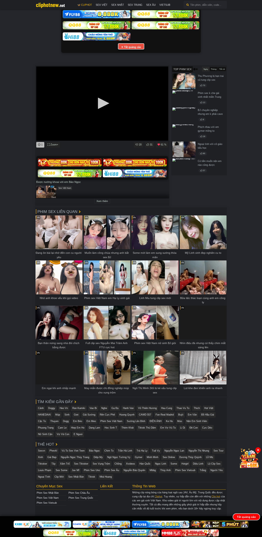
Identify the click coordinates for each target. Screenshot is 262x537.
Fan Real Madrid (165, 414)
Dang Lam (94, 427)
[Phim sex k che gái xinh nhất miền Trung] (183, 98)
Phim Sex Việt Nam (111, 421)
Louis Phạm (44, 470)
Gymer (138, 457)
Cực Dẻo (207, 427)
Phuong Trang (46, 427)
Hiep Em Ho (77, 427)
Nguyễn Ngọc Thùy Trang (75, 457)
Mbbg (153, 470)
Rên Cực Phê (107, 414)
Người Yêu (216, 470)
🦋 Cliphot (84, 4)
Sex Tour (218, 450)
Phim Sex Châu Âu (79, 492)
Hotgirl (185, 463)
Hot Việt (208, 408)
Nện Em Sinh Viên (196, 421)
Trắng (203, 470)
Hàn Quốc (145, 463)
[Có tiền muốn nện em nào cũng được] (183, 166)
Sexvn (41, 450)
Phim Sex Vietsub (185, 470)
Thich (197, 408)
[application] (102, 104)
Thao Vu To (182, 408)
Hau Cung (166, 408)
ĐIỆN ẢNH (155, 421)
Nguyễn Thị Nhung (199, 450)
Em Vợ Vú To (168, 427)
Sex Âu (151, 4)
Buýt (180, 414)
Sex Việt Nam (64, 188)
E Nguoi (78, 434)
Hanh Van (128, 408)
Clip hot (216, 496)
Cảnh (41, 408)
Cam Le (62, 427)
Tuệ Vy (156, 450)
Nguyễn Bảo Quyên (134, 470)
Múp (57, 414)
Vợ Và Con (63, 434)
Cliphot (158, 496)
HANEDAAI (44, 414)
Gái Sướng (89, 414)
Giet (76, 414)
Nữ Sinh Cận (45, 434)
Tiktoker (42, 463)
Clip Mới (59, 476)
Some (174, 463)
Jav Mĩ (75, 470)
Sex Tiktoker (81, 463)
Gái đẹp (51, 457)
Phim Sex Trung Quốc (80, 497)
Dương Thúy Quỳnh (190, 457)
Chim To (109, 450)
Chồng (118, 463)
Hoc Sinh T (111, 427)
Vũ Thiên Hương (147, 408)
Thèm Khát (127, 427)
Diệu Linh (198, 463)
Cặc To (42, 421)
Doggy (51, 408)
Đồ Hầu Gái (207, 414)
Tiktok (91, 476)
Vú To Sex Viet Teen (73, 450)
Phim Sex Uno (92, 470)
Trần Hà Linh (125, 450)
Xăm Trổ (65, 463)
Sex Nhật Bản (76, 476)
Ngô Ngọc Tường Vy (118, 457)
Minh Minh (152, 457)
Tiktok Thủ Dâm (147, 427)
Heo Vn (64, 408)
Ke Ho (169, 421)
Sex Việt (101, 4)
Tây (53, 463)
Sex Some (61, 470)
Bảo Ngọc (94, 450)
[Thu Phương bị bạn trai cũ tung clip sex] (183, 81)
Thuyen (54, 421)
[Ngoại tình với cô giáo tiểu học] (183, 149)
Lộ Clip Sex (214, 463)
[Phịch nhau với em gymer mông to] (183, 132)
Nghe (104, 408)
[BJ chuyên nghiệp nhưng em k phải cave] (183, 115)
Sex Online (169, 457)
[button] (102, 103)
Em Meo (91, 421)
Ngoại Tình (44, 476)
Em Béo (77, 421)
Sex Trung (135, 4)
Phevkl (53, 450)
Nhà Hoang (106, 476)
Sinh (66, 414)
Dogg (66, 421)
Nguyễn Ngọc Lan (174, 450)
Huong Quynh (126, 414)
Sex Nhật (117, 4)
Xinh (40, 457)
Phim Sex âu (111, 470)
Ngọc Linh (160, 463)
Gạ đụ (115, 408)
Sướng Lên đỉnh (136, 421)
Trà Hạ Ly (142, 450)
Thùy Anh (165, 470)
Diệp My (98, 457)
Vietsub (164, 4)
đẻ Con (193, 427)
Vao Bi (93, 408)
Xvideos (130, 463)
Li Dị (182, 427)
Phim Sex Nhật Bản (48, 492)
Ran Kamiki (78, 408)
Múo (179, 421)
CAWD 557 (145, 414)
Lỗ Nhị (209, 457)
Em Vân (192, 414)
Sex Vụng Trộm (101, 463)
